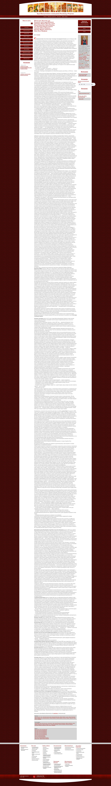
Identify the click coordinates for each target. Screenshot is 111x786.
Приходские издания (26, 52)
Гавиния (88, 55)
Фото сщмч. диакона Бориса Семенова (42, 737)
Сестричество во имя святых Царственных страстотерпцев (57, 748)
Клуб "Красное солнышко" (69, 749)
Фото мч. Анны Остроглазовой (40, 736)
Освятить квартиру (46, 759)
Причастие (45, 753)
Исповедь (44, 752)
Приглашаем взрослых (56, 762)
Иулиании (80, 63)
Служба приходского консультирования (57, 764)
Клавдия (84, 56)
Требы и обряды (64, 16)
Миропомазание (46, 748)
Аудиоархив (84, 79)
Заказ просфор (26, 49)
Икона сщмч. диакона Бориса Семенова (42, 738)
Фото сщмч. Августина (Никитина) (41, 730)
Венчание (44, 749)
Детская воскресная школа (80, 748)
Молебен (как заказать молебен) (47, 757)
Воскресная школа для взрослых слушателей (58, 772)
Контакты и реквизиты (52, 16)
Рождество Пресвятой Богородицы (24, 750)
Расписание (27, 27)
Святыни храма (34, 749)
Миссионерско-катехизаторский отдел (58, 770)
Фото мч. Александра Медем (40, 735)
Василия (84, 59)
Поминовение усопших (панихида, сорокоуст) (47, 755)
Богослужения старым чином (35, 752)
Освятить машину (46, 760)
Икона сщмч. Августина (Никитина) (41, 729)
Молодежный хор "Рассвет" (69, 747)
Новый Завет (67, 764)
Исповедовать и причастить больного (46, 762)
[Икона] (84, 44)
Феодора (80, 59)
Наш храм (59, 16)
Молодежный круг (69, 745)
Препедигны (84, 57)
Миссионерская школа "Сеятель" (68, 762)
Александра (81, 58)
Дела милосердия (57, 745)
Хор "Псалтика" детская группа (80, 753)
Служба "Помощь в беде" (58, 753)
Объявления (26, 62)
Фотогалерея (84, 71)
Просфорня (34, 750)
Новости (45, 16)
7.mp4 (79, 91)
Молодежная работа (26, 43)
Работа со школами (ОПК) (26, 39)
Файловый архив (26, 58)
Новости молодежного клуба (84, 93)
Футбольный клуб (68, 748)
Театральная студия (79, 749)
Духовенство (34, 757)
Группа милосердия (57, 752)
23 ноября (38, 34)
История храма (34, 756)
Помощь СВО (26, 33)
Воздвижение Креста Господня (24, 748)
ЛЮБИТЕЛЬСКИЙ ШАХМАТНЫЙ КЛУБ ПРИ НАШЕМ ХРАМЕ (26, 67)
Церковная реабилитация (26, 55)
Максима (80, 57)
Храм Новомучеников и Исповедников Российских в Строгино (55, 8)
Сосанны (80, 54)
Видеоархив (84, 88)
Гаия (79, 55)
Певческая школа (79, 755)
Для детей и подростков (78, 746)
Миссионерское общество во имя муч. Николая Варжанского (58, 767)
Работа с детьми (26, 36)
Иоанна (86, 64)
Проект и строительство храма (36, 754)
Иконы (84, 28)
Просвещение (26, 46)
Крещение (44, 747)
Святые (84, 31)
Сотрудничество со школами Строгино (35, 748)
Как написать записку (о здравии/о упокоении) (47, 764)
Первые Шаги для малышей (79, 758)
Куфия (85, 58)
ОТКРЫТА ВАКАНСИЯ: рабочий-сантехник (25, 75)
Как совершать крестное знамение (47, 768)
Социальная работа (26, 30)
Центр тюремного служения (57, 751)
